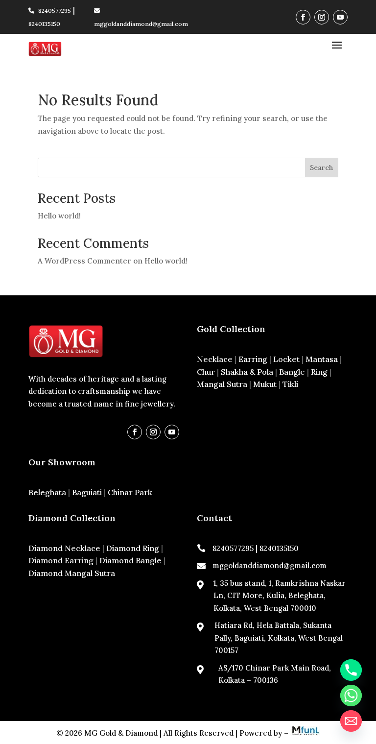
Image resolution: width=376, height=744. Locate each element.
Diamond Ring (132, 548)
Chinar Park (130, 492)
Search (321, 167)
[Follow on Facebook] (303, 17)
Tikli (290, 384)
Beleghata (47, 492)
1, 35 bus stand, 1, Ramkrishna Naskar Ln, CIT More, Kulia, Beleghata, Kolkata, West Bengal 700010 (279, 595)
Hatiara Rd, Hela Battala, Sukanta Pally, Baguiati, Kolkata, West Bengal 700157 (278, 638)
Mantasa (322, 359)
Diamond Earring (61, 560)
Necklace (215, 359)
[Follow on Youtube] (340, 17)
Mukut (265, 384)
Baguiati (87, 492)
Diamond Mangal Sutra (71, 573)
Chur (206, 372)
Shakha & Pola (247, 372)
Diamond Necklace (64, 548)
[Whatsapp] (351, 695)
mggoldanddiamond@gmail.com (269, 565)
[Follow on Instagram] (321, 17)
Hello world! (59, 215)
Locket (286, 359)
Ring (319, 372)
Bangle (292, 372)
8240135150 (44, 23)
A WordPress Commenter (84, 260)
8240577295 (54, 10)
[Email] (351, 721)
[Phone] (351, 670)
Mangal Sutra (222, 384)
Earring (252, 359)
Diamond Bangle (130, 560)
